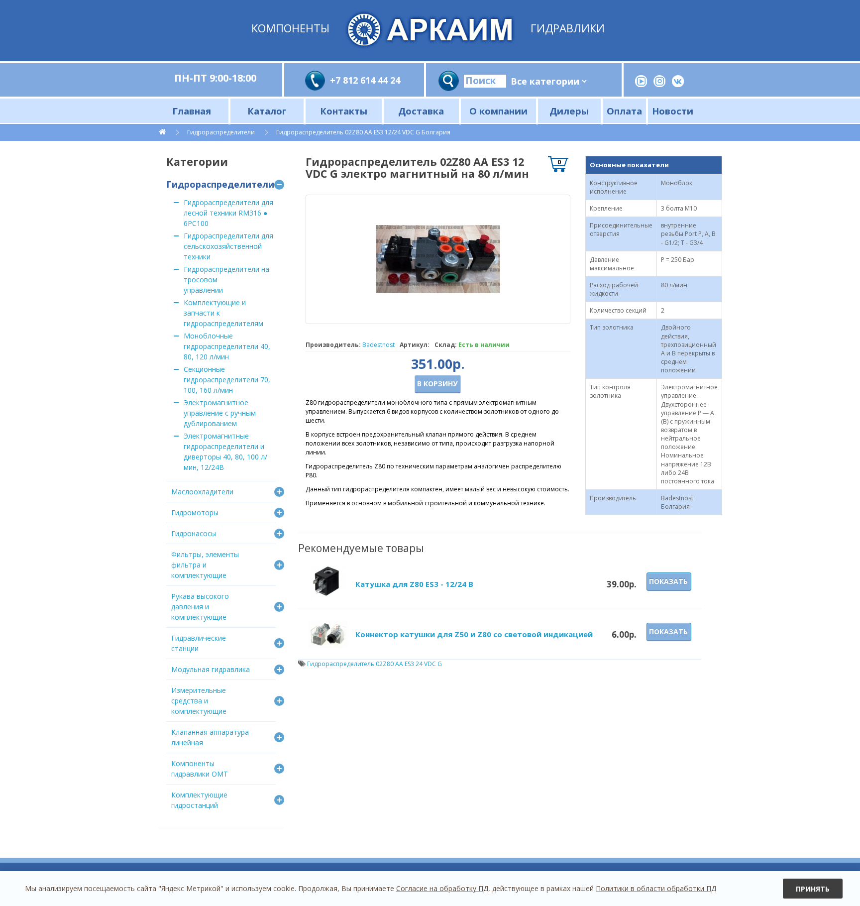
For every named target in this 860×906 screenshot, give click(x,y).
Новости (672, 111)
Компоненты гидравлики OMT (199, 769)
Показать (668, 581)
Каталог (267, 111)
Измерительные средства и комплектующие (198, 700)
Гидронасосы (193, 533)
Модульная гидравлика (210, 669)
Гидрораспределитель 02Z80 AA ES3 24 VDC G (374, 664)
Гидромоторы (194, 512)
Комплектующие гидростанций (199, 800)
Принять (813, 889)
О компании (498, 111)
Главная (191, 111)
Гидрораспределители (221, 132)
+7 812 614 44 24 (365, 80)
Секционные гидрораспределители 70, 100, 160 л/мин (227, 379)
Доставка (421, 111)
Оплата (624, 111)
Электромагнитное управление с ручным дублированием (220, 413)
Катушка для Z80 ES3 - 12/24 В (414, 584)
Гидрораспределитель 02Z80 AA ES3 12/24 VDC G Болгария (363, 132)
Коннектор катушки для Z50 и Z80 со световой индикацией (474, 634)
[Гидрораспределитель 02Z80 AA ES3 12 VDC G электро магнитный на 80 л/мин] (438, 259)
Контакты (343, 111)
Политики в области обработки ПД (656, 888)
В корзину (437, 383)
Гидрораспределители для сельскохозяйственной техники (228, 246)
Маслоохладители (202, 491)
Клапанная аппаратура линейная (210, 737)
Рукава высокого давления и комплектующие (200, 606)
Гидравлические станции (198, 643)
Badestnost (378, 344)
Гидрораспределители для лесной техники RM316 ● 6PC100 (228, 213)
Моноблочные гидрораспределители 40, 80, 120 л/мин (227, 346)
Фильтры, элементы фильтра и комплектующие (205, 565)
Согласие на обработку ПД (442, 888)
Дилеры (569, 111)
